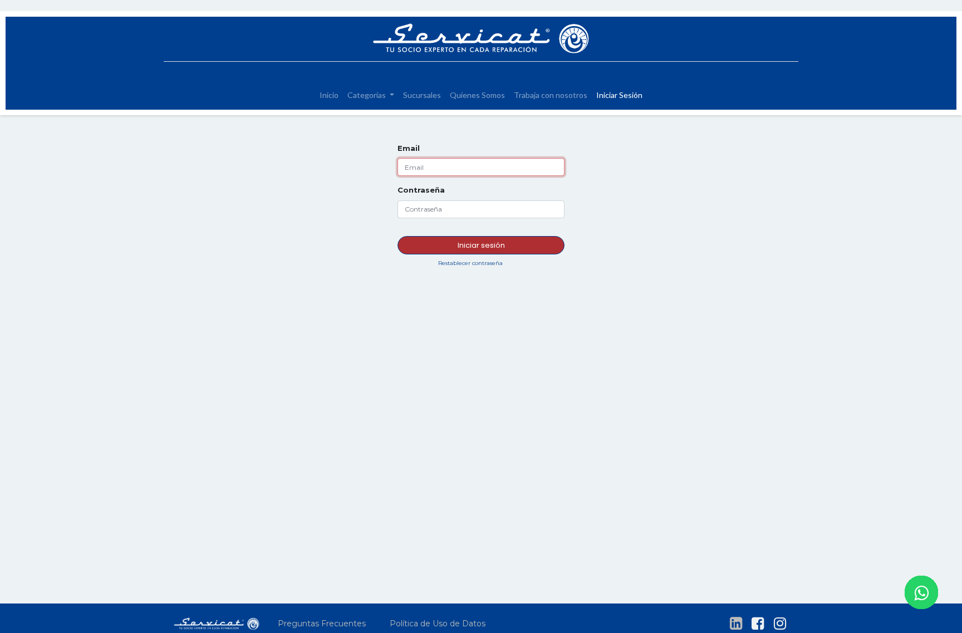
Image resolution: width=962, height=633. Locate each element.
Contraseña (421, 189)
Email (408, 148)
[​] (736, 623)
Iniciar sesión (481, 245)
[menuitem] (329, 95)
